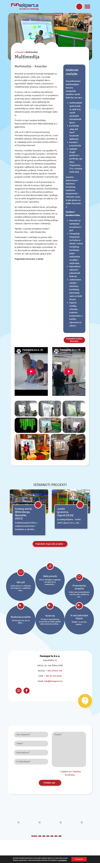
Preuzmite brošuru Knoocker (74, 339)
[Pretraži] (79, 6)
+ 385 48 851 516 (54, 670)
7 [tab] (59, 836)
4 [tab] (47, 836)
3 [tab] (43, 836)
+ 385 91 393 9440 (53, 676)
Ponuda (19, 52)
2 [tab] (38, 836)
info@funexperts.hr (53, 681)
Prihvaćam (79, 859)
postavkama (62, 860)
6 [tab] (55, 836)
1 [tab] (32, 836)
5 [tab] (51, 836)
